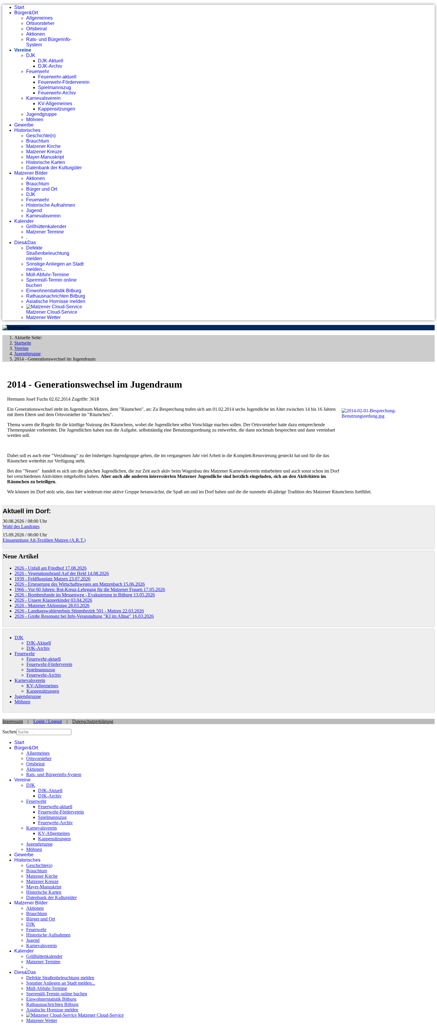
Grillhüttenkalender (46, 226)
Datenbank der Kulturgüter (54, 167)
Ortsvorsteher (40, 23)
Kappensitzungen (56, 108)
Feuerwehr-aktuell (57, 76)
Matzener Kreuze (44, 151)
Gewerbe (24, 124)
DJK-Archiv (50, 66)
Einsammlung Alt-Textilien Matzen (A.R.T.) (44, 540)
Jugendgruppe (41, 114)
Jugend (34, 210)
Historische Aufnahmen (50, 205)
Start (19, 7)
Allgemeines (39, 17)
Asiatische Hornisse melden (55, 301)
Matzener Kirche (43, 146)
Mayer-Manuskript (45, 157)
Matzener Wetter (43, 317)
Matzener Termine (45, 231)
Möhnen (34, 119)
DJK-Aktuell (50, 60)
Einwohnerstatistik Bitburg (53, 290)
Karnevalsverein (43, 98)
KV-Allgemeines (55, 103)
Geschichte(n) (41, 135)
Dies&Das (25, 242)
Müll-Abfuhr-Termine (47, 274)
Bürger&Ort (26, 12)
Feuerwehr (37, 71)
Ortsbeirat (36, 28)
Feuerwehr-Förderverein (63, 82)
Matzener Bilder (31, 173)
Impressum (12, 721)
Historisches (27, 130)
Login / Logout (47, 721)
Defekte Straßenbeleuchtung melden (47, 253)
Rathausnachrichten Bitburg (55, 296)
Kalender (24, 221)
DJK (30, 55)
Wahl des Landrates (21, 526)
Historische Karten (45, 162)
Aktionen (35, 34)
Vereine (22, 50)
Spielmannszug (54, 87)
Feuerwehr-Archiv (57, 92)
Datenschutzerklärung (92, 721)
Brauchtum (37, 140)
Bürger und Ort (41, 189)
